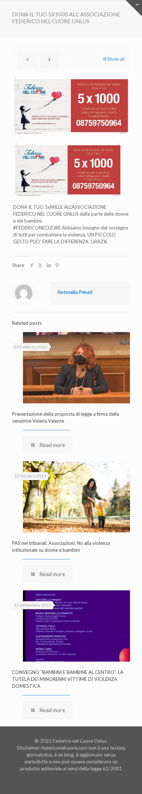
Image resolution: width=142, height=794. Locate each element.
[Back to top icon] (127, 779)
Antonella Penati (75, 292)
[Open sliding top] (134, 8)
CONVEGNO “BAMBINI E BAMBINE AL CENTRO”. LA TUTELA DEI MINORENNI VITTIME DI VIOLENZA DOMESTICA (67, 679)
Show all (116, 59)
